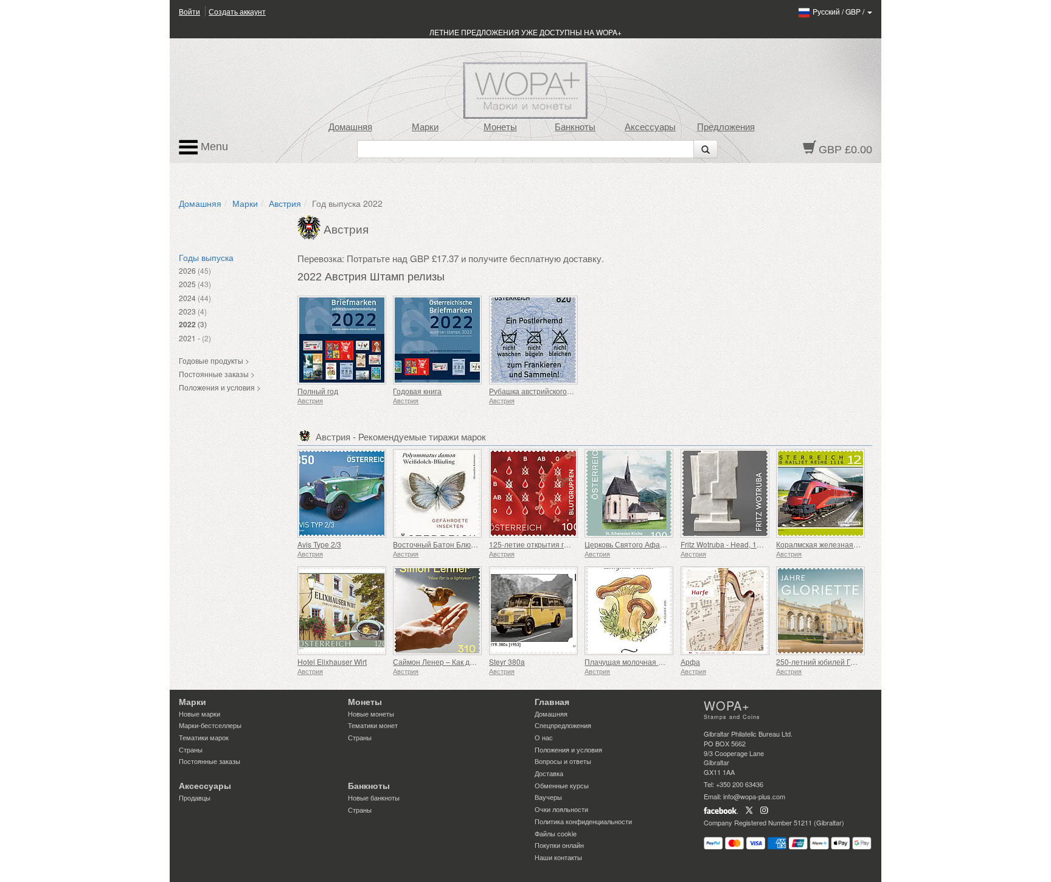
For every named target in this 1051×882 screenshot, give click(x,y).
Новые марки (199, 713)
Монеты (500, 127)
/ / (839, 11)
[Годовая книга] (437, 340)
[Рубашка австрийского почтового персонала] (533, 340)
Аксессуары (650, 127)
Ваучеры (548, 797)
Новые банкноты (374, 797)
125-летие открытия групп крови (545, 544)
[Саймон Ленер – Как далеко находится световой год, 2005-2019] (437, 610)
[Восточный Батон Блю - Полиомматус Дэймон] (437, 493)
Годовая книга (417, 391)
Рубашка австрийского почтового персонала (566, 391)
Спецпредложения (563, 725)
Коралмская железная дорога (827, 544)
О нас (544, 737)
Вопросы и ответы (563, 761)
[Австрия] (310, 226)
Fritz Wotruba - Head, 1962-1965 (735, 544)
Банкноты (575, 127)
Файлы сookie (556, 833)
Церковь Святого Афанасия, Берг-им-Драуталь (665, 544)
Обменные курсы (562, 785)
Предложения (726, 127)
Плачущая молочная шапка (632, 661)
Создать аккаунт (237, 11)
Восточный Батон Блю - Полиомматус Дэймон (472, 544)
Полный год (317, 391)
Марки (425, 127)
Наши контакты (558, 857)
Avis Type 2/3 (319, 544)
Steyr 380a (507, 661)
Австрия (285, 203)
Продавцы (194, 797)
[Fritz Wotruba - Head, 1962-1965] (725, 493)
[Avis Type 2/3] (342, 493)
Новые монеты (371, 713)
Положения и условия (568, 749)
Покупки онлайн (559, 845)
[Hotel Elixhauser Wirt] (342, 610)
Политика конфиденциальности (583, 821)
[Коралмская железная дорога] (820, 493)
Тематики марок (204, 737)
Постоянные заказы (209, 761)
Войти (189, 11)
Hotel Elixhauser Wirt (332, 661)
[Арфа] (725, 610)
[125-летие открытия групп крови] (533, 493)
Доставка (549, 773)
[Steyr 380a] (533, 610)
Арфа (690, 661)
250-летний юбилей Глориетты (830, 661)
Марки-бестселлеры (210, 725)
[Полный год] (342, 340)
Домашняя (350, 127)
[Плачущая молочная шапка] (629, 610)
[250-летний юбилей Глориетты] (820, 610)
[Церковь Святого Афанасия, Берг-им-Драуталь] (629, 493)
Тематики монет (373, 725)
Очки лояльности (561, 809)
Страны (191, 749)
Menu (213, 147)
